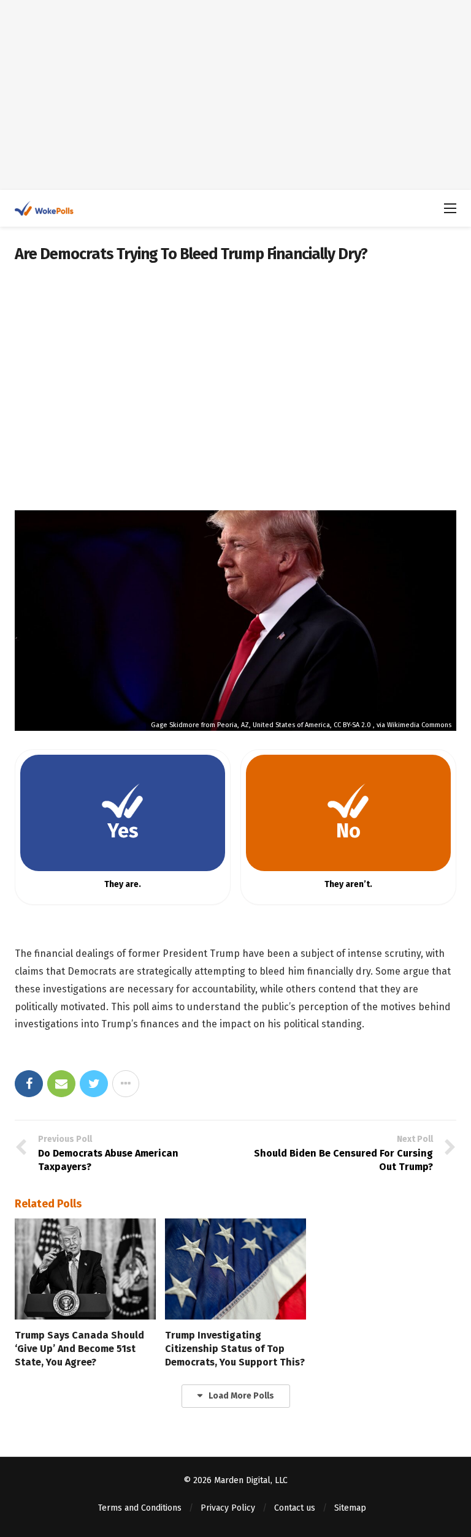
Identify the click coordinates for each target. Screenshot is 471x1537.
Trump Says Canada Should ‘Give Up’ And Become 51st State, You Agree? (79, 1348)
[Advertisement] (235, 95)
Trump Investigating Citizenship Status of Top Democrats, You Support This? (235, 1348)
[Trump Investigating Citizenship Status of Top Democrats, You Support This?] (235, 1268)
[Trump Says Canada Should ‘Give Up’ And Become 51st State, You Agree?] (85, 1268)
